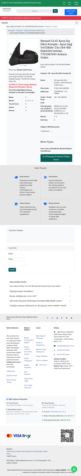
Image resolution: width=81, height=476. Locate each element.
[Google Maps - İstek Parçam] (58, 318)
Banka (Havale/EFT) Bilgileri (29, 340)
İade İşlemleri (27, 373)
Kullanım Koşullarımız (40, 344)
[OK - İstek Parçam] (62, 318)
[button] (23, 54)
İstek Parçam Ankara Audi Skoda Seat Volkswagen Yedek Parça (26, 452)
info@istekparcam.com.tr (58, 412)
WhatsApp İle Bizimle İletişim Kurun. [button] (57, 158)
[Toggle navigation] (76, 23)
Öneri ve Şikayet (42, 360)
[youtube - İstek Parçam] (72, 318)
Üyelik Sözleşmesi (28, 359)
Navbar (5, 22)
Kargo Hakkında (41, 356)
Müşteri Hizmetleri (27, 366)
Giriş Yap (69, 3)
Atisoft (36, 460)
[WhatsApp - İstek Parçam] (53, 318)
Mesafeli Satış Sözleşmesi (41, 350)
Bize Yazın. (43, 365)
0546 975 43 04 (65, 420)
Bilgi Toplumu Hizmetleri (41, 337)
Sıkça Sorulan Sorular (11, 381)
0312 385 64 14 (69, 416)
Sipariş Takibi (76, 3)
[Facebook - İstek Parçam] (48, 318)
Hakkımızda (10, 371)
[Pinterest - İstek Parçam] (67, 318)
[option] (23, 54)
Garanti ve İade (11, 375)
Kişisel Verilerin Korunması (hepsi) (28, 350)
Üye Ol (64, 3)
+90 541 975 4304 (63, 354)
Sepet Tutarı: (70, 12)
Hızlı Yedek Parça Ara (28, 386)
